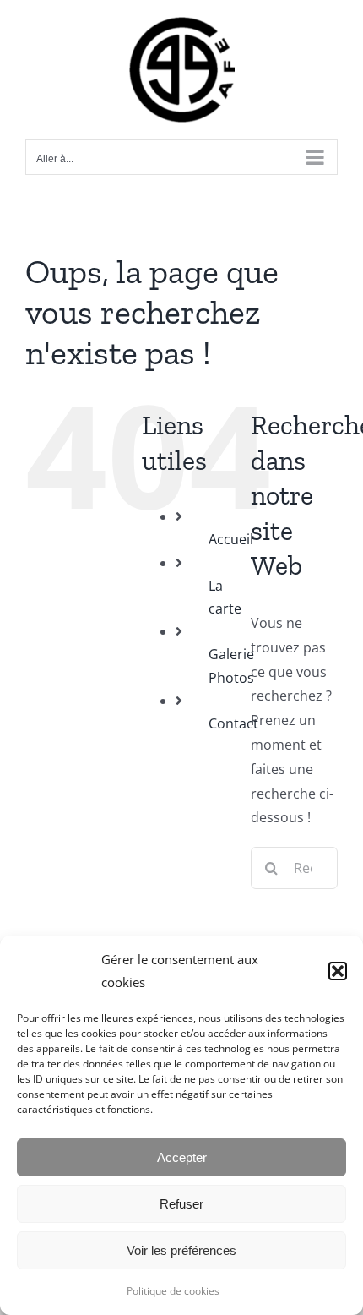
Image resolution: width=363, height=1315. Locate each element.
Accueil (231, 539)
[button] (337, 971)
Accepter (182, 1157)
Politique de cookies (173, 1291)
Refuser (181, 1204)
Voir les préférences (181, 1250)
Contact (233, 723)
